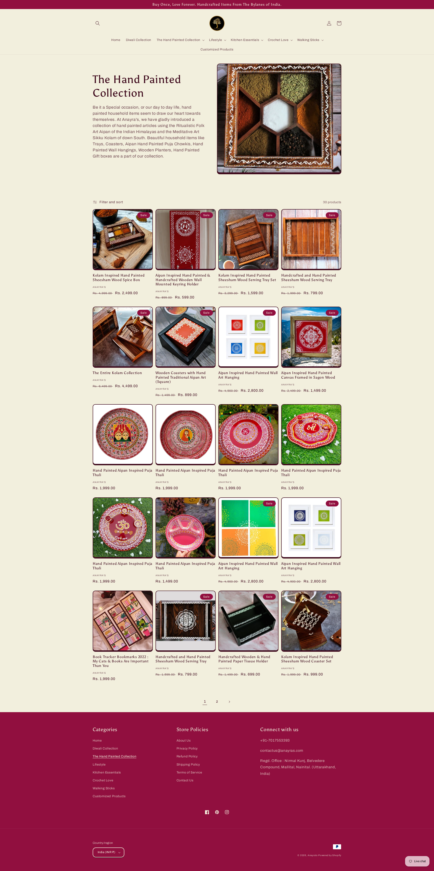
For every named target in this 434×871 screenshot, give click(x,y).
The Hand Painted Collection (114, 756)
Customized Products (109, 796)
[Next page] (229, 702)
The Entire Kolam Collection (117, 373)
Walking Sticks (104, 788)
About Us (184, 740)
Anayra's (313, 855)
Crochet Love (103, 780)
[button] (98, 23)
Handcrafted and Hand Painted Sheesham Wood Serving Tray (308, 277)
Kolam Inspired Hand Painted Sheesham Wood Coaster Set (307, 659)
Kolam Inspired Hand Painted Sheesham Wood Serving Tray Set (247, 277)
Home (97, 740)
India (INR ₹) (106, 852)
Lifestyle (99, 764)
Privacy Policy (187, 748)
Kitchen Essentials (107, 772)
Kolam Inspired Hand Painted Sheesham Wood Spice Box (118, 277)
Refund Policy (187, 756)
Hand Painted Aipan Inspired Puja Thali (122, 472)
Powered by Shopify (329, 855)
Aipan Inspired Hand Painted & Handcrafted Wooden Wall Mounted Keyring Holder (183, 279)
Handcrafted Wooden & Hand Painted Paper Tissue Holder (244, 659)
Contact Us (185, 780)
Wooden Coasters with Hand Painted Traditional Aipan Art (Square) (181, 377)
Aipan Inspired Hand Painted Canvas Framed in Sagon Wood (308, 375)
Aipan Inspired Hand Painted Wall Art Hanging (248, 375)
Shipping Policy (188, 764)
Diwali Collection (105, 748)
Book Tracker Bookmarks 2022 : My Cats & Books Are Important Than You (121, 661)
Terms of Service (189, 772)
